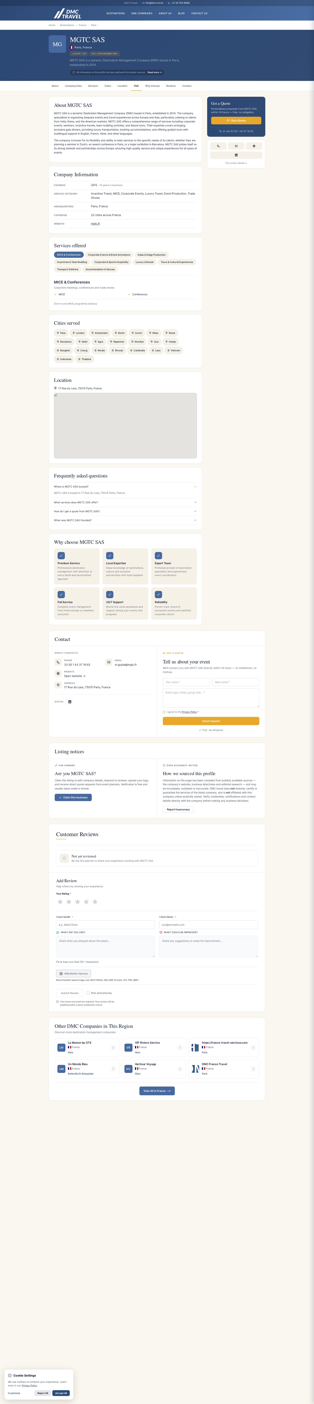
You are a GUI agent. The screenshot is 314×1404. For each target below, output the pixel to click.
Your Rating (63, 893)
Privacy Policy (189, 712)
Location (122, 85)
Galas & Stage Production (152, 254)
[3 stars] (78, 902)
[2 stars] (69, 902)
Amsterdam (101, 332)
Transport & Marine (67, 269)
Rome (172, 332)
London (80, 332)
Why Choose (152, 85)
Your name (64, 917)
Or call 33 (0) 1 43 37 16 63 (238, 131)
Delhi (84, 341)
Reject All (42, 1393)
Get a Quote (238, 120)
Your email (167, 917)
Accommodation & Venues (100, 269)
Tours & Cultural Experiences (177, 262)
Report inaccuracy (178, 809)
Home (52, 25)
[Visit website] (254, 146)
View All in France (155, 1090)
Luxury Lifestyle (145, 262)
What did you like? (73, 932)
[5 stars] (95, 902)
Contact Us (199, 13)
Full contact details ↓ (236, 163)
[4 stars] (86, 902)
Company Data (73, 85)
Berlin (121, 332)
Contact (187, 85)
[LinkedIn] (236, 155)
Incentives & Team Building (72, 262)
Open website (73, 676)
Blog (181, 13)
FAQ (136, 85)
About (55, 85)
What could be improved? (181, 932)
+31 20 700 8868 (180, 2)
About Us (165, 13)
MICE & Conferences (69, 254)
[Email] (236, 146)
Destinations (67, 25)
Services (93, 85)
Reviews (171, 85)
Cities (107, 85)
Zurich (138, 332)
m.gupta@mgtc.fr (126, 664)
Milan (155, 332)
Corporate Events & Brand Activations (109, 254)
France (82, 25)
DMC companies (141, 13)
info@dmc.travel (154, 2)
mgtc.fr (95, 223)
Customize (14, 1393)
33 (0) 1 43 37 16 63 (77, 664)
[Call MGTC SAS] (218, 146)
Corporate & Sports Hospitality (111, 262)
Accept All (61, 1393)
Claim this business (75, 797)
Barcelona (65, 341)
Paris (93, 25)
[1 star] (60, 902)
